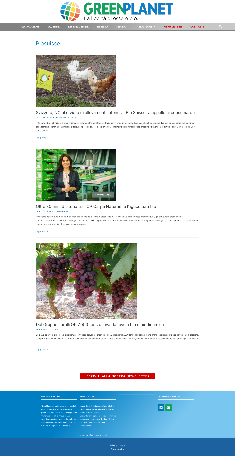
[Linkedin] (161, 407)
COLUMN (40, 117)
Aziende (54, 26)
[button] (117, 376)
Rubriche (145, 26)
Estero (102, 26)
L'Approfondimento (45, 211)
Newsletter (173, 26)
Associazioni (30, 26)
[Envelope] (168, 407)
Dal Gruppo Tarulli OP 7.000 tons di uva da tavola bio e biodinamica (100, 324)
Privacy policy (116, 445)
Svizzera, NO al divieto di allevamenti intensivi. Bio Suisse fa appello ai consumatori (115, 112)
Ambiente (50, 117)
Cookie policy (117, 449)
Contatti (197, 26)
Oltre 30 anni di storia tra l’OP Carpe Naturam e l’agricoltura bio (96, 206)
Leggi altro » (42, 137)
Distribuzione (78, 26)
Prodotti (123, 26)
